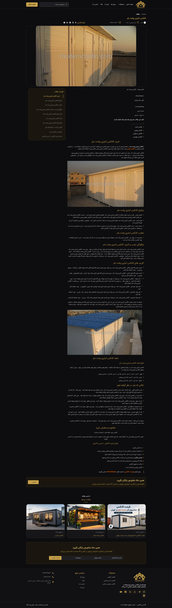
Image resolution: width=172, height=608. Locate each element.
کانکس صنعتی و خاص (109, 584)
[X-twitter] (130, 592)
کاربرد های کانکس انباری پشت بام (52, 114)
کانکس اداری (59, 535)
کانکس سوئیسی (137, 137)
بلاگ (83, 581)
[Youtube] (121, 592)
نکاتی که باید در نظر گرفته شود (53, 127)
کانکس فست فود (98, 535)
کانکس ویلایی (138, 130)
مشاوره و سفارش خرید (55, 132)
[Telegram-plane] (139, 592)
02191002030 (47, 577)
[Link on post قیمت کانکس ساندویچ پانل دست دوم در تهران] (127, 517)
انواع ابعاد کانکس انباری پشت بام (52, 123)
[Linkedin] (144, 596)
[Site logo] (140, 4)
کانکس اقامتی (111, 577)
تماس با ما (82, 584)
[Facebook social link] (76, 22)
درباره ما (82, 588)
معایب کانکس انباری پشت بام (53, 105)
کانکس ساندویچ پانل (136, 124)
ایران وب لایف (30, 605)
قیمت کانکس (129, 472)
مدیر (142, 22)
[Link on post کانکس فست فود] (86, 517)
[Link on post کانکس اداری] (45, 517)
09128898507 (139, 96)
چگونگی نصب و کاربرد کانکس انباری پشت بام (49, 109)
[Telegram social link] (64, 22)
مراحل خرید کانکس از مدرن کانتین (52, 136)
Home (144, 14)
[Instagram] (144, 592)
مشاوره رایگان (32, 4)
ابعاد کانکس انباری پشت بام (54, 118)
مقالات (138, 14)
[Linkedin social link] (67, 22)
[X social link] (72, 22)
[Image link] (139, 577)
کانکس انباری (131, 149)
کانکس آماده (138, 127)
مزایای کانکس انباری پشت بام (53, 100)
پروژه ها (82, 577)
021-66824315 (139, 107)
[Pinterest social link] (70, 22)
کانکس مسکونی (137, 133)
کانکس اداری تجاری (109, 581)
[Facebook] (125, 592)
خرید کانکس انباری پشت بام (52, 96)
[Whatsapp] (135, 592)
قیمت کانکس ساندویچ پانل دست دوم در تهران (130, 535)
